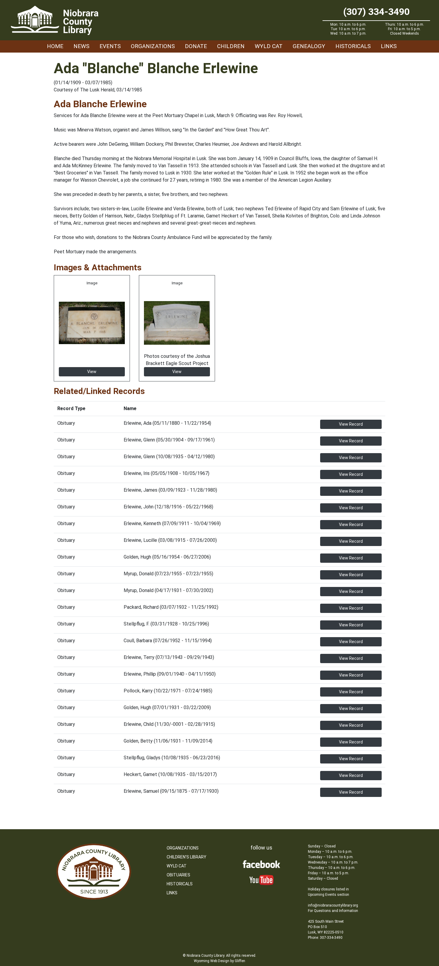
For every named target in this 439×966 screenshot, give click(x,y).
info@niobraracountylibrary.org (333, 905)
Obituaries (178, 875)
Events (110, 46)
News (81, 46)
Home (55, 46)
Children (231, 46)
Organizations (153, 46)
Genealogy (309, 46)
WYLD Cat (269, 46)
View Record (351, 424)
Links (389, 46)
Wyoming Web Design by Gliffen (219, 961)
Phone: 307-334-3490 (325, 938)
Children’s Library (186, 857)
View (91, 371)
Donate (196, 46)
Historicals (353, 46)
